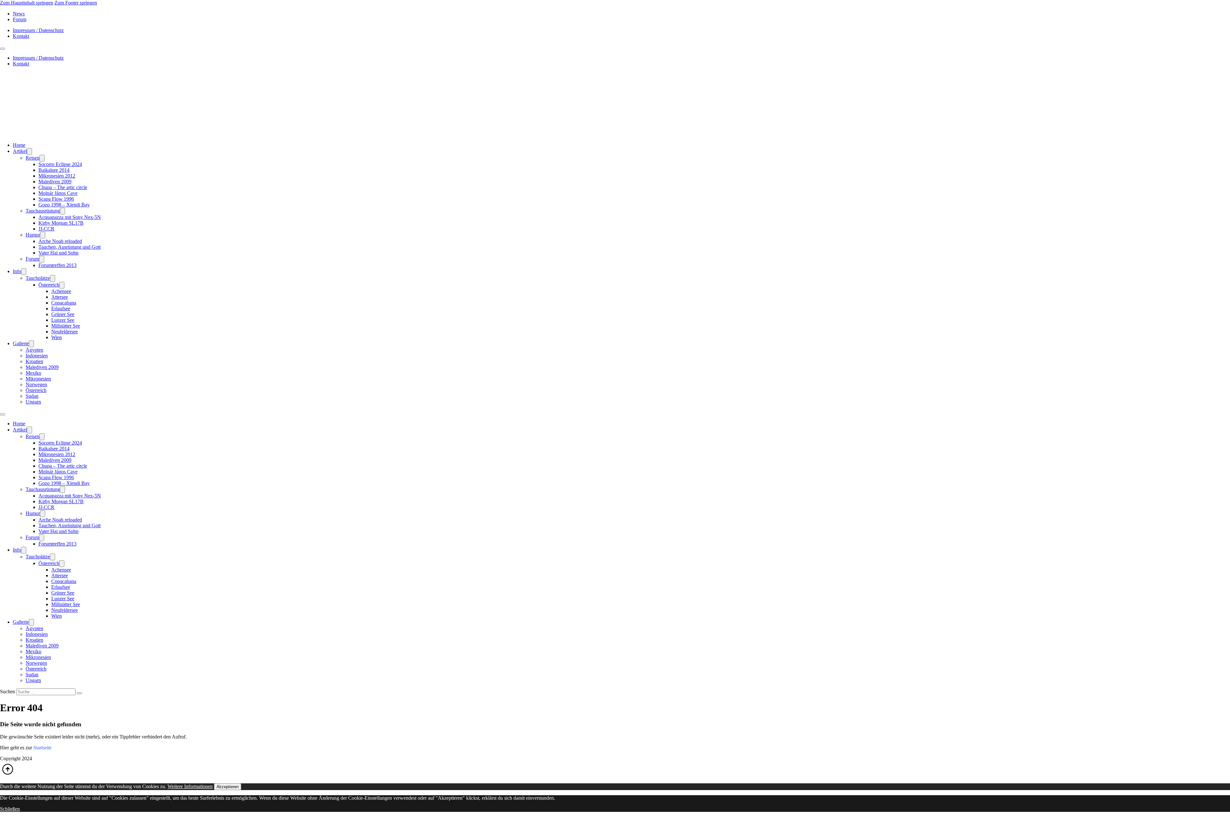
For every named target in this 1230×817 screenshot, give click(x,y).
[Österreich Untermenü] (61, 285)
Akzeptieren (228, 786)
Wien (56, 337)
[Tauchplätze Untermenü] (52, 278)
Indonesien (37, 355)
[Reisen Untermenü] (42, 158)
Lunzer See (62, 320)
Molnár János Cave (58, 193)
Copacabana (63, 302)
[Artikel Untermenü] (29, 151)
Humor (33, 235)
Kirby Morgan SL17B (61, 223)
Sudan (32, 396)
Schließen (10, 809)
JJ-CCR (46, 228)
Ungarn (33, 401)
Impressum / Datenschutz (38, 30)
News (19, 13)
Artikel (20, 151)
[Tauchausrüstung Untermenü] (62, 211)
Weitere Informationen (190, 786)
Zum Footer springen (75, 2)
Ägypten (34, 350)
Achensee (61, 291)
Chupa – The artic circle (62, 187)
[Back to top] (7, 775)
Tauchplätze (38, 278)
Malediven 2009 (54, 181)
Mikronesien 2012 (56, 176)
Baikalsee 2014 (54, 170)
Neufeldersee (64, 331)
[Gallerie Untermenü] (31, 343)
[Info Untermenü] (23, 271)
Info (17, 271)
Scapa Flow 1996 (56, 199)
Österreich (48, 285)
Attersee (59, 297)
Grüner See (62, 314)
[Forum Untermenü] (41, 259)
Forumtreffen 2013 (57, 265)
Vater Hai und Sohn (58, 252)
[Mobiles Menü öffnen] (2, 49)
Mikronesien (38, 378)
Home (19, 145)
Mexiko (33, 373)
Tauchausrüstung (43, 210)
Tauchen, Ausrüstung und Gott (69, 247)
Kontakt (21, 36)
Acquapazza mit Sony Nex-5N (69, 217)
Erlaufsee (60, 308)
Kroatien (34, 361)
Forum (19, 19)
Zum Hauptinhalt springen (26, 2)
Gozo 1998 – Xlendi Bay (64, 204)
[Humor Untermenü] (42, 235)
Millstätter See (65, 326)
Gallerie (21, 343)
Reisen (32, 158)
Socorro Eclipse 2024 (60, 164)
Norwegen (36, 384)
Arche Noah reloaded (60, 241)
